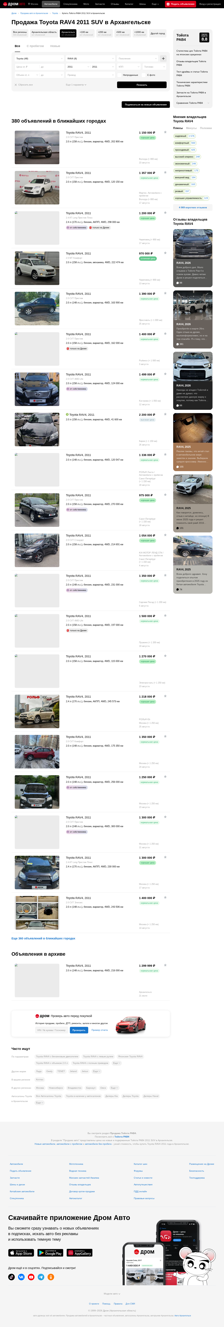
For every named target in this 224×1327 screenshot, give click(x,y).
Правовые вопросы (144, 1198)
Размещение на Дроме (201, 1164)
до (42, 75)
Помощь (106, 1304)
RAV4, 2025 (183, 446)
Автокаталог (75, 1198)
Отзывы (115, 4)
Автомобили (50, 4)
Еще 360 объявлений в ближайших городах (43, 938)
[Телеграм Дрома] (41, 1277)
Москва (34, 4)
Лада (38, 1071)
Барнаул (90, 1088)
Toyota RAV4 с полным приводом (90, 1063)
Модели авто (111, 1293)
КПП (121, 66)
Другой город (158, 33)
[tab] (17, 48)
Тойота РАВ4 (182, 37)
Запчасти (100, 4)
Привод (72, 75)
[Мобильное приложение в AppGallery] (79, 1253)
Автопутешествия (143, 1184)
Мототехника (76, 1164)
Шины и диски (17, 1184)
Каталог (129, 4)
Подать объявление (20, 1171)
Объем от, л (22, 75)
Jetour (85, 1071)
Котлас (39, 1079)
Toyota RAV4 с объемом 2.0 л (52, 1063)
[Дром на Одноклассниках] (51, 1277)
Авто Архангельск (182, 1316)
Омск (103, 1088)
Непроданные (130, 75)
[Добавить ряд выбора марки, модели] (163, 58)
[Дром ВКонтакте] (21, 1277)
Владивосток (74, 1088)
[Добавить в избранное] (165, 132)
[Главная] (14, 4)
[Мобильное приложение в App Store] (21, 1253)
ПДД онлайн (140, 1191)
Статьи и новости (143, 1177)
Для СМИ (130, 1304)
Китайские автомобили (22, 1191)
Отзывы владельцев (80, 1184)
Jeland (73, 1071)
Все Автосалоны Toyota (48, 1096)
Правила (118, 1304)
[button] (117, 1063)
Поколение (125, 58)
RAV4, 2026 (183, 263)
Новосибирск (56, 1088)
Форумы (138, 1171)
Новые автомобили (45, 1144)
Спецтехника (17, 1198)
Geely (49, 1071)
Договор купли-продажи (82, 1191)
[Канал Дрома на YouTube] (31, 1277)
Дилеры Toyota (131, 1096)
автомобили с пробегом (69, 1144)
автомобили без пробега (98, 1144)
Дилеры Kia (111, 1096)
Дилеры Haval (150, 1096)
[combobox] (39, 58)
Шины (142, 4)
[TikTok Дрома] (11, 1277)
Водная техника (77, 1171)
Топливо (148, 66)
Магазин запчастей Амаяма (84, 1177)
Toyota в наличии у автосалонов (83, 1096)
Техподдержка (197, 1177)
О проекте (94, 1304)
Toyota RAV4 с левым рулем (98, 1056)
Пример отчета (100, 1030)
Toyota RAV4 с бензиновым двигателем (57, 1056)
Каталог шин (140, 1164)
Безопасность (196, 1171)
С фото (151, 75)
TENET (61, 1071)
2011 (70, 66)
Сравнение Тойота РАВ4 (189, 103)
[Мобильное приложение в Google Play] (50, 1253)
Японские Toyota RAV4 (130, 1056)
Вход (210, 4)
